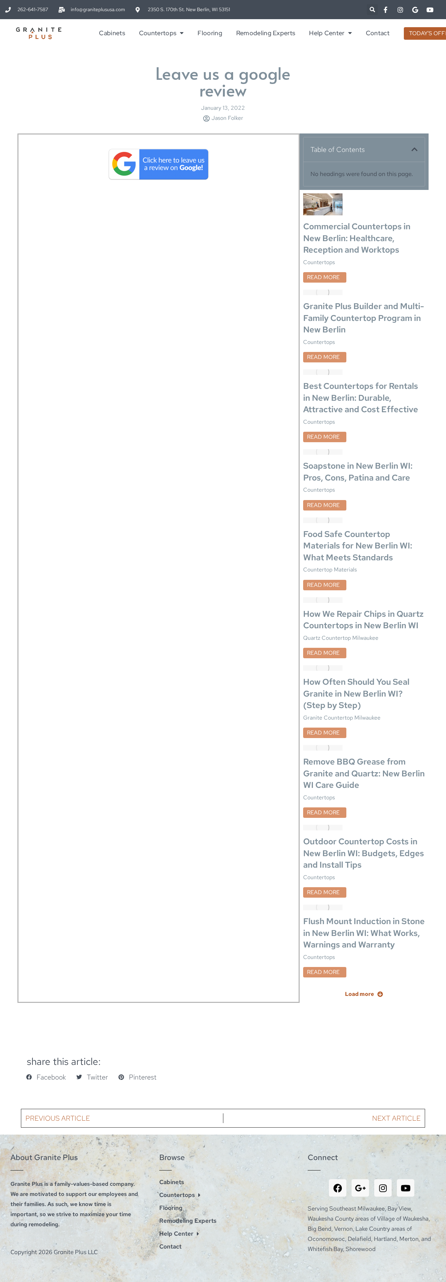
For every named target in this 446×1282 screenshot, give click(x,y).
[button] (372, 9)
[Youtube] (405, 1188)
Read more (323, 277)
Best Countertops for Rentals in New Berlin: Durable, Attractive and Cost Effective (360, 398)
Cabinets (112, 33)
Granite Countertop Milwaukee (341, 717)
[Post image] (323, 204)
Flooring (210, 33)
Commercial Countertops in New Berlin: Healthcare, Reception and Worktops (356, 238)
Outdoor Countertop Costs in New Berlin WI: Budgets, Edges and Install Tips (363, 853)
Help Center (326, 33)
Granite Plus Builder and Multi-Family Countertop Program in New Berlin (363, 318)
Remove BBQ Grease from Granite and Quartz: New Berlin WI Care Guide (364, 773)
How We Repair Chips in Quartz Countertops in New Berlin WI (363, 619)
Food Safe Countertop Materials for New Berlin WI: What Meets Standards (357, 546)
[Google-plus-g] (360, 1188)
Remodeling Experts (265, 33)
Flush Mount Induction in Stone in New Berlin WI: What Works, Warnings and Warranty (364, 933)
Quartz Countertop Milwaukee (340, 638)
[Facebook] (337, 1188)
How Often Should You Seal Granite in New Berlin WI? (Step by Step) (356, 693)
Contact (378, 33)
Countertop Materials (330, 569)
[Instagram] (383, 1188)
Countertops (157, 33)
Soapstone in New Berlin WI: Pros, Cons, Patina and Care (358, 471)
